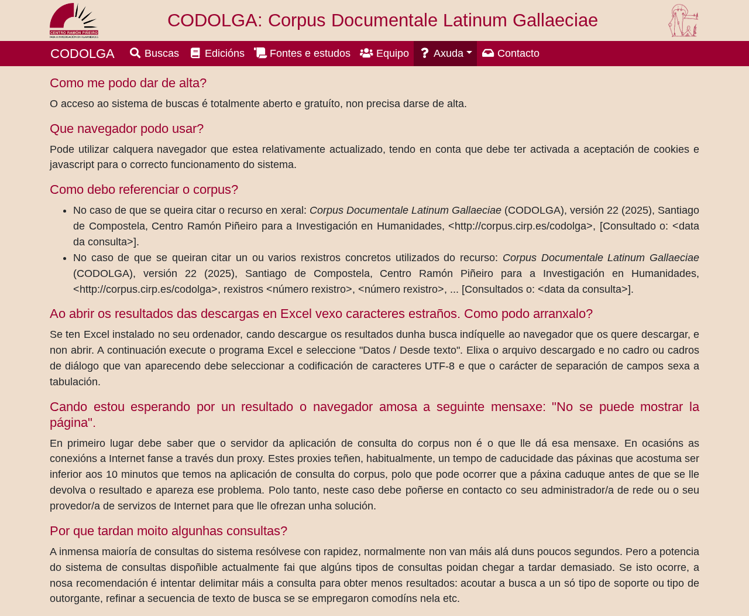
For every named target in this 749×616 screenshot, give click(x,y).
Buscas (160, 53)
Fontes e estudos (309, 53)
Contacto (517, 53)
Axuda (447, 53)
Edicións (223, 53)
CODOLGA (82, 53)
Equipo (391, 53)
